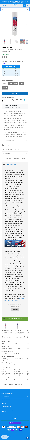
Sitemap (10, 436)
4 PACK (16, 83)
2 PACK (10, 83)
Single (4, 83)
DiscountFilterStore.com (11, 435)
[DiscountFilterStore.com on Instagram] (15, 418)
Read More (15, 309)
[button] (27, 438)
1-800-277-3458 (19, 2)
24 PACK (5, 87)
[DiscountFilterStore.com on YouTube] (18, 418)
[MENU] (0, 5)
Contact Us (14, 2)
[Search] (27, 8)
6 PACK (21, 83)
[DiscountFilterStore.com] (14, 5)
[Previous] (3, 24)
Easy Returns (21, 1)
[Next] (27, 24)
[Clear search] (25, 9)
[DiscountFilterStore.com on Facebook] (12, 418)
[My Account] (24, 5)
